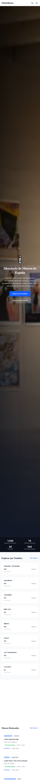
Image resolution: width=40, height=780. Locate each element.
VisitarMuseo (7, 3)
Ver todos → (34, 728)
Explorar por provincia (20, 300)
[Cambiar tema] (32, 3)
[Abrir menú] (37, 3)
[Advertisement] (20, 705)
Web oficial (15, 748)
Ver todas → (34, 558)
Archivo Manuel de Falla (11, 739)
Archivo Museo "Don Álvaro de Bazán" (16, 761)
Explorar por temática (20, 294)
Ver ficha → (7, 748)
